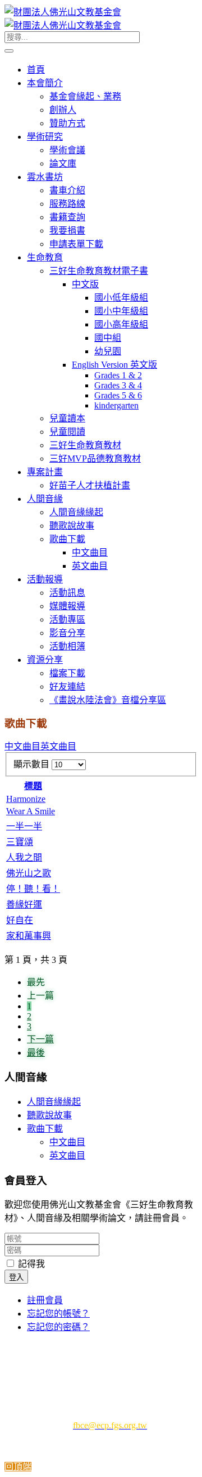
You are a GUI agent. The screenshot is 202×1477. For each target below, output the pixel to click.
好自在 (19, 920)
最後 (36, 1052)
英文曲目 (58, 746)
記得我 (30, 1264)
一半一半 (24, 826)
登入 (16, 1277)
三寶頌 (19, 842)
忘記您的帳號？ (58, 1313)
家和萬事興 (28, 936)
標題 (33, 786)
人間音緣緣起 (54, 1101)
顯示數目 (32, 764)
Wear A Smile (30, 811)
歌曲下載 (45, 1128)
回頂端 (17, 1466)
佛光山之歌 (28, 873)
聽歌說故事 (49, 1115)
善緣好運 (24, 904)
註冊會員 (45, 1300)
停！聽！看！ (33, 889)
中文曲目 (22, 746)
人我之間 (24, 857)
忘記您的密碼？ (58, 1327)
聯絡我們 (94, 1362)
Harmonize (25, 799)
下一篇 (40, 1039)
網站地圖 (145, 1362)
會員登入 (104, 1349)
